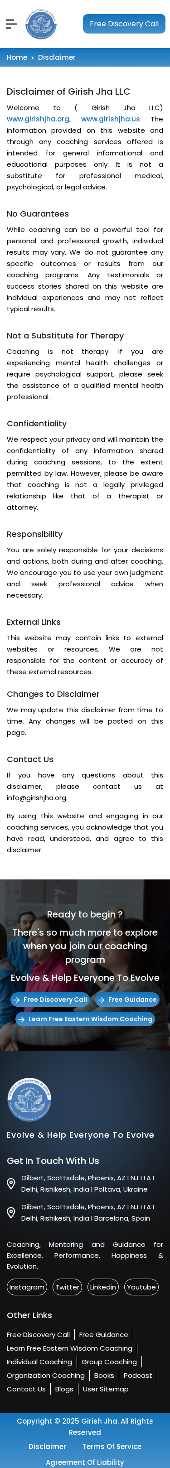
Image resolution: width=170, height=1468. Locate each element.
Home (17, 57)
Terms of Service (112, 1446)
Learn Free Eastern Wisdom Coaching (90, 1019)
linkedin (103, 1287)
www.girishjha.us (110, 119)
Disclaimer (47, 1446)
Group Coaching (109, 1362)
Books (104, 1375)
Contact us (26, 1389)
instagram (27, 1287)
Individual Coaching (39, 1362)
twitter (67, 1287)
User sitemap (106, 1389)
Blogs (64, 1389)
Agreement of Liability (85, 1462)
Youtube (141, 1287)
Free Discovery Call (124, 24)
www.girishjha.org (38, 119)
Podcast (138, 1375)
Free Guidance (132, 999)
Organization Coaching (46, 1375)
